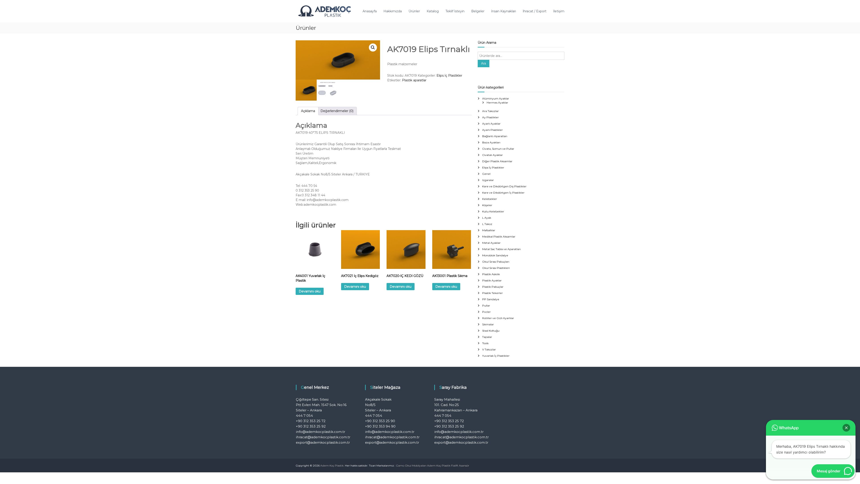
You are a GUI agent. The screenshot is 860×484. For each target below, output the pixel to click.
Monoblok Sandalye (495, 255)
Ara (483, 63)
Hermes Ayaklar (497, 102)
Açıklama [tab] (308, 111)
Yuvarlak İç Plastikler (496, 355)
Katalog (433, 11)
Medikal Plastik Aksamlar (498, 236)
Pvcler (486, 311)
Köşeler (487, 205)
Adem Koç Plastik (438, 465)
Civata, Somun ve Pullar (498, 148)
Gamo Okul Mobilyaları (411, 465)
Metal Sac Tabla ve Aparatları (501, 249)
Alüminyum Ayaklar (495, 98)
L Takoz (487, 224)
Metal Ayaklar (491, 242)
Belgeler (477, 11)
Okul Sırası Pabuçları (495, 261)
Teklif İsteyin (454, 11)
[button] (373, 47)
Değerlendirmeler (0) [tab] (336, 111)
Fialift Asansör (460, 465)
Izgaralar (488, 180)
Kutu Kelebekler (493, 211)
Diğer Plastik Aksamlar (497, 161)
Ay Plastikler (490, 117)
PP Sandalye (490, 299)
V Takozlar (489, 349)
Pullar (486, 305)
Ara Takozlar (490, 111)
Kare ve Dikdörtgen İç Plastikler (503, 192)
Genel (486, 173)
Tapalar (487, 337)
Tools (485, 343)
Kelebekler (489, 199)
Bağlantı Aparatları (494, 136)
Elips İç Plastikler (449, 75)
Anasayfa (370, 11)
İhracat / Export (534, 11)
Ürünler (414, 11)
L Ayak (486, 217)
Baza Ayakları (491, 142)
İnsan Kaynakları (503, 11)
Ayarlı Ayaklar (491, 123)
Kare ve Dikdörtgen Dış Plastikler (504, 186)
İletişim (558, 11)
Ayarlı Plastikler (492, 130)
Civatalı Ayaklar (492, 155)
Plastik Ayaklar (492, 280)
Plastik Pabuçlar (492, 286)
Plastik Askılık (491, 274)
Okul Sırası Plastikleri (496, 268)
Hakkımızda (392, 11)
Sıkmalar (488, 324)
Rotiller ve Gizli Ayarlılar (498, 318)
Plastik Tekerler (492, 293)
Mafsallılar (488, 230)
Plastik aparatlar (414, 80)
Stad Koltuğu (490, 330)
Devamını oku (309, 291)
